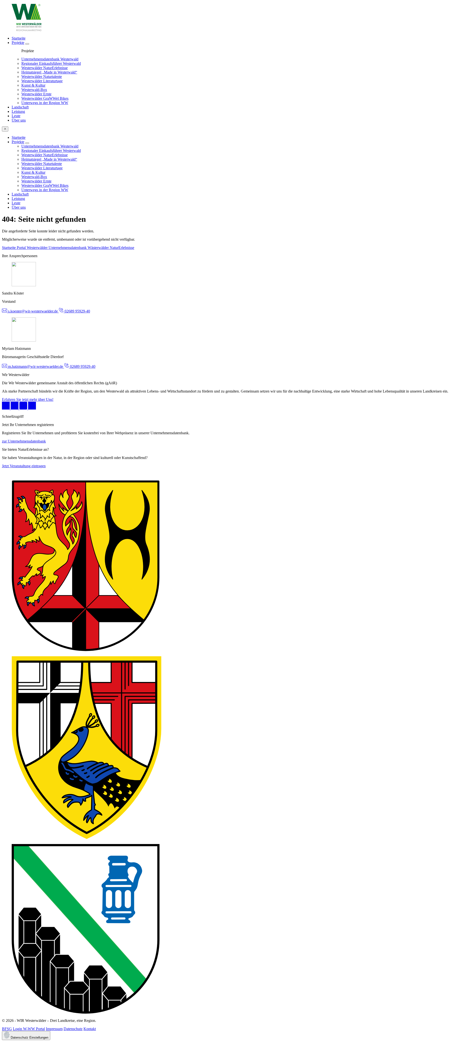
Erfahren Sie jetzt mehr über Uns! (27, 399)
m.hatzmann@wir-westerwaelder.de (35, 366)
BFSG (7, 1029)
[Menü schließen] (5, 128)
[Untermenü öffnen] (27, 44)
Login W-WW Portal (29, 1029)
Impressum (54, 1029)
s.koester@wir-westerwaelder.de (33, 311)
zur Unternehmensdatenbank (24, 441)
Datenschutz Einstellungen (29, 1037)
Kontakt (89, 1029)
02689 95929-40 (77, 311)
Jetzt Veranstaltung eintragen (24, 466)
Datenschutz (73, 1029)
